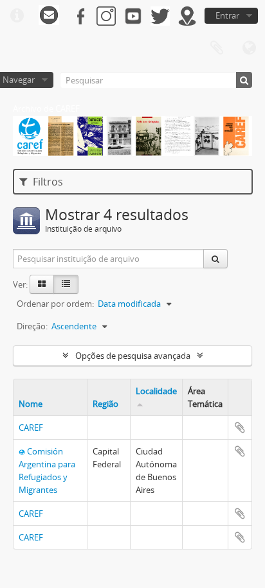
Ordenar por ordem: (55, 303)
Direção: (32, 326)
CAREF (31, 427)
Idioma (249, 48)
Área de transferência (217, 48)
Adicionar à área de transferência (239, 427)
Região (105, 404)
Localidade (156, 391)
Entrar (227, 15)
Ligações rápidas (17, 16)
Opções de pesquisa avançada (132, 355)
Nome (30, 404)
